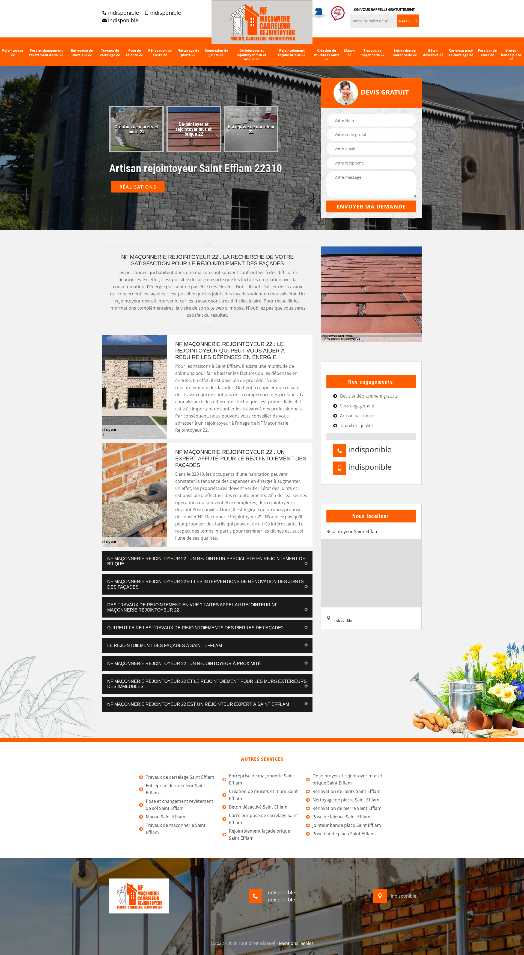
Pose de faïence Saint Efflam (341, 817)
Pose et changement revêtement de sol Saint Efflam (179, 804)
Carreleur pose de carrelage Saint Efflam (263, 818)
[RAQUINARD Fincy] (262, 22)
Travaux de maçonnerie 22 (373, 52)
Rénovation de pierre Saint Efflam (347, 808)
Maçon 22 (349, 52)
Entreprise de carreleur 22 (82, 52)
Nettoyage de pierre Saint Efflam (345, 800)
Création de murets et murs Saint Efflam (263, 794)
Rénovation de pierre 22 (160, 52)
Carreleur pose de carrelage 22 (460, 52)
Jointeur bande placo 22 (511, 54)
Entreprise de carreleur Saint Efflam (175, 789)
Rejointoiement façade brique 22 (291, 52)
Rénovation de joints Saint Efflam (346, 791)
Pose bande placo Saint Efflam (343, 834)
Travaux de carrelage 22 (110, 52)
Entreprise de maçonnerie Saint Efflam (261, 779)
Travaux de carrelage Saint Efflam (180, 777)
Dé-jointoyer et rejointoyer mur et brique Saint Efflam (347, 779)
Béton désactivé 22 (433, 52)
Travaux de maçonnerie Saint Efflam (176, 828)
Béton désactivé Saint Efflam (258, 807)
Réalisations (138, 187)
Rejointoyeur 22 (12, 52)
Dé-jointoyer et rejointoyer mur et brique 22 (251, 54)
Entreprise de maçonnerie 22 (405, 52)
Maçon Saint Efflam (165, 817)
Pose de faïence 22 (134, 52)
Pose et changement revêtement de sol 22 (46, 52)
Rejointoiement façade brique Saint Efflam (259, 834)
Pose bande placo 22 (487, 52)
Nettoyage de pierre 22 (188, 52)
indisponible (123, 12)
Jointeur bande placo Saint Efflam (346, 825)
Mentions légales (296, 943)
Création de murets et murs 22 (326, 54)
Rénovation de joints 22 (216, 52)
